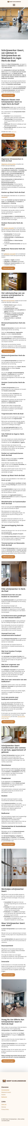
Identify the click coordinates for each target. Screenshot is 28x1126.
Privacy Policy (5, 1109)
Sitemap (3, 1107)
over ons (13, 131)
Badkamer (4, 1097)
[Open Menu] (14, 5)
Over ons (3, 1104)
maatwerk (4, 197)
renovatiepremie (5, 716)
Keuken (3, 1094)
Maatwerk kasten (6, 1092)
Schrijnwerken (5, 1090)
